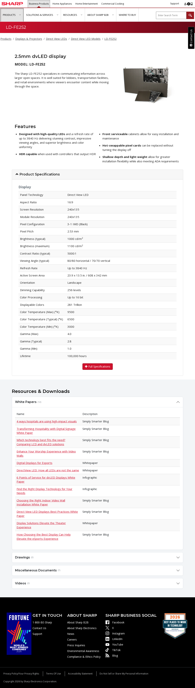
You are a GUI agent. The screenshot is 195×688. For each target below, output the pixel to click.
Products (5, 39)
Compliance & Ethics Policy (84, 656)
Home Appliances (62, 3)
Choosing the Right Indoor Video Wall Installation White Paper (41, 502)
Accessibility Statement (80, 673)
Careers (72, 639)
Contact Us (39, 628)
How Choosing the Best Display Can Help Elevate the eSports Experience (44, 536)
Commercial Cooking (112, 3)
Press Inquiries (76, 645)
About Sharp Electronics (82, 628)
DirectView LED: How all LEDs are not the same (48, 470)
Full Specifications (99, 366)
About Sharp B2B (78, 622)
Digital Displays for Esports (34, 463)
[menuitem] (12, 15)
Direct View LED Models (86, 39)
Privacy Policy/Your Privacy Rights (21, 673)
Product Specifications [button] (39, 174)
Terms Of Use (53, 673)
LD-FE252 (110, 39)
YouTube (117, 644)
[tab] (97, 174)
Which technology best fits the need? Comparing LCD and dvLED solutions (41, 442)
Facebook (118, 622)
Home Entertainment (86, 3)
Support (174, 3)
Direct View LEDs (56, 39)
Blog (115, 655)
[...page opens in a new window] (19, 633)
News (70, 634)
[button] (20, 14)
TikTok (116, 650)
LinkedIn (117, 639)
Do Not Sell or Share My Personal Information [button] (124, 673)
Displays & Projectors (28, 39)
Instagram (118, 633)
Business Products (39, 3)
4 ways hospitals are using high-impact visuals (47, 421)
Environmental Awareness (83, 651)
